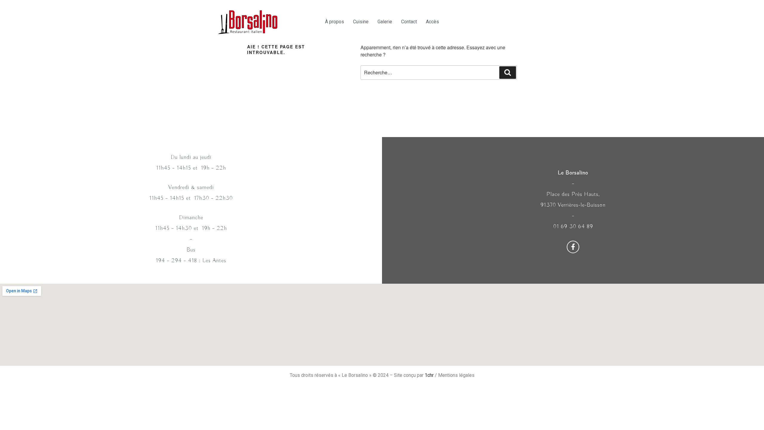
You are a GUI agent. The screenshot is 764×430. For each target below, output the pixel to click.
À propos (334, 21)
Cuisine (361, 21)
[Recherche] (507, 72)
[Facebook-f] (573, 247)
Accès (432, 21)
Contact (409, 21)
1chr (429, 375)
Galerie (385, 21)
